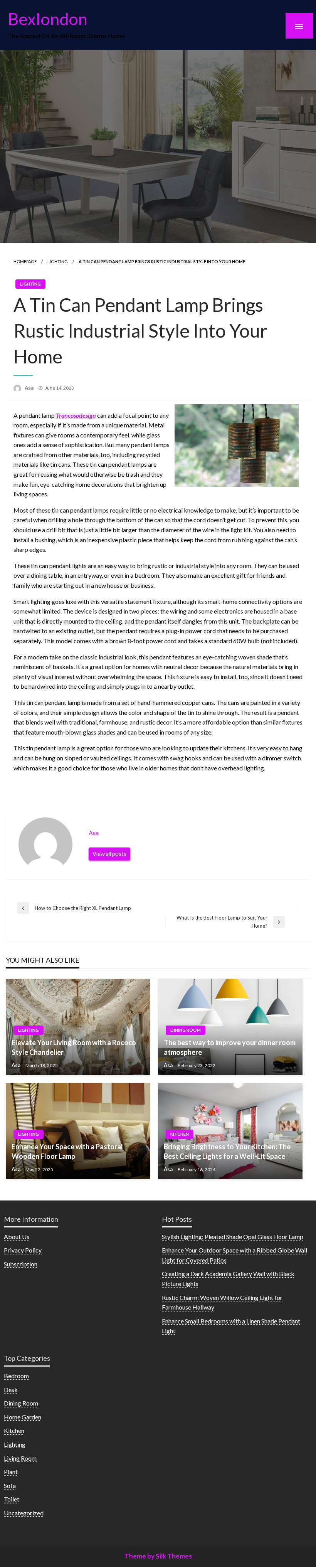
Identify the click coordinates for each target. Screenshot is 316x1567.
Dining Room (185, 1029)
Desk (11, 1389)
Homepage (25, 261)
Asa (30, 388)
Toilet (11, 1499)
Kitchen (179, 1134)
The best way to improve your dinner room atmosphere (230, 1047)
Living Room (20, 1458)
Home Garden (22, 1417)
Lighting (57, 261)
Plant (11, 1471)
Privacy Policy (23, 1250)
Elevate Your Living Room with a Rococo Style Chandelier (74, 1047)
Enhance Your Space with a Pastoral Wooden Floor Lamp (67, 1151)
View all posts (109, 854)
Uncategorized (24, 1513)
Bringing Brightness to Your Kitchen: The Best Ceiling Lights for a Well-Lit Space (227, 1151)
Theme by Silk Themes (158, 1556)
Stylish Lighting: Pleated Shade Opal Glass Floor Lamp (232, 1236)
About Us (16, 1236)
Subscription (20, 1264)
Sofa (10, 1485)
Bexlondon (47, 18)
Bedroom (16, 1375)
